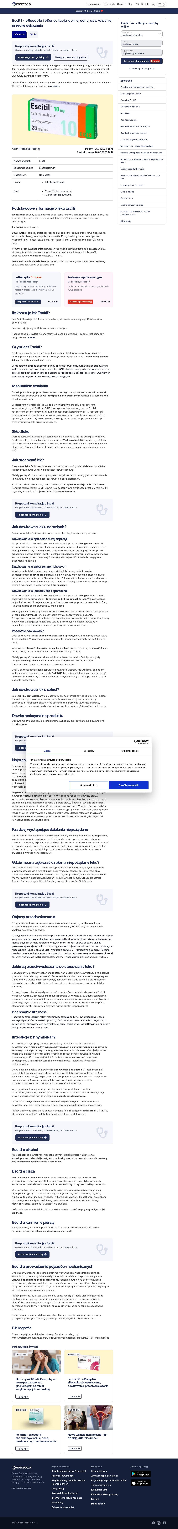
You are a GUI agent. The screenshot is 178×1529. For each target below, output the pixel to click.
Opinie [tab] (33, 34)
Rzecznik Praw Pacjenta (64, 1493)
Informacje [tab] (19, 34)
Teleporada (109, 4)
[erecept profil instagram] (158, 1523)
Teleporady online (101, 1485)
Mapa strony (98, 1503)
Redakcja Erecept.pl (29, 148)
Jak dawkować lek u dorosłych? (135, 126)
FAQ (137, 4)
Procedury (57, 1502)
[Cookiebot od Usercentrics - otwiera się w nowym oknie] (136, 742)
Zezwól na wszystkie (129, 785)
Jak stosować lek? (129, 120)
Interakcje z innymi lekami (132, 185)
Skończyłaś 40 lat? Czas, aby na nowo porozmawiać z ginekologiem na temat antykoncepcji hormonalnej (35, 1384)
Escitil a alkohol (127, 192)
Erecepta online (93, 4)
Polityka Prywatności (63, 1475)
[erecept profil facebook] (153, 1523)
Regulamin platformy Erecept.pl (69, 1471)
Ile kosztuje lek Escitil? (131, 94)
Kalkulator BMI (99, 1489)
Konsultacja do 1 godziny (31, 57)
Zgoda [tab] (47, 751)
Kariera (95, 1499)
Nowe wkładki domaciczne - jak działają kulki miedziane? (87, 1436)
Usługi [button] (120, 4)
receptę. (55, 86)
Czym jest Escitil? (128, 100)
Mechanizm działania (130, 107)
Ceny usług (58, 1488)
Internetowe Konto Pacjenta (67, 1497)
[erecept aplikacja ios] (148, 1482)
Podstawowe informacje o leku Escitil (137, 87)
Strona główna (99, 1471)
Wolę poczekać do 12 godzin (70, 57)
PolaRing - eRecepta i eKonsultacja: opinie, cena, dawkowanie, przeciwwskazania (35, 1438)
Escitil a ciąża (127, 198)
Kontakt (145, 4)
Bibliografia (126, 221)
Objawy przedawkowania (132, 169)
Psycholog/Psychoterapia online (108, 1480)
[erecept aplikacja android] (148, 1474)
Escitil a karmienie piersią (132, 205)
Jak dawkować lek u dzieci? (134, 133)
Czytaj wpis (22, 1396)
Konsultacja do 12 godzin (141, 68)
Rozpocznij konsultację (28, 302)
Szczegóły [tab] (89, 751)
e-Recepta (28, 277)
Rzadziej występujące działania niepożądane (141, 153)
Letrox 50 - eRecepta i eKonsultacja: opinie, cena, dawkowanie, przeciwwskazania (88, 1382)
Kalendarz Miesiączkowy (104, 1494)
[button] (153, 4)
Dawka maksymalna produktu (134, 139)
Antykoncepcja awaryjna (85, 277)
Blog (130, 4)
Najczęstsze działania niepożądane (137, 146)
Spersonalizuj (87, 785)
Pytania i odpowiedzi (63, 1507)
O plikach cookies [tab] (130, 751)
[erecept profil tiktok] (164, 1523)
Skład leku (125, 113)
